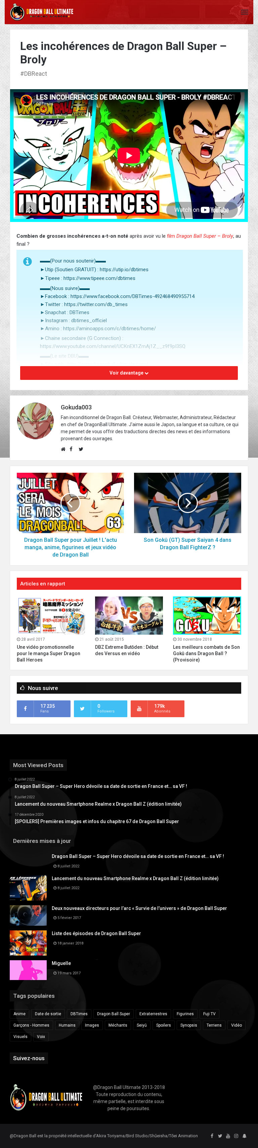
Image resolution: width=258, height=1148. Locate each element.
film (171, 236)
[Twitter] (220, 1136)
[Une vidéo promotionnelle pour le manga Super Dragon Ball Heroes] (51, 615)
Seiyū (142, 1025)
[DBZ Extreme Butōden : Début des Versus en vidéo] (129, 615)
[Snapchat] (244, 1136)
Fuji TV (209, 1014)
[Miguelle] (28, 970)
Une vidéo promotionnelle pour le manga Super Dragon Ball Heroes (48, 653)
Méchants (118, 1025)
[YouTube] (228, 1136)
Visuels (20, 1036)
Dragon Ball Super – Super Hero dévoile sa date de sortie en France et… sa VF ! (138, 856)
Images (92, 1025)
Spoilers (163, 1025)
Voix (41, 1036)
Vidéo (236, 1025)
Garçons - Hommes (31, 1025)
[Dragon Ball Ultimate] (42, 12)
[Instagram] (236, 1136)
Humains (67, 1025)
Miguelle (61, 963)
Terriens (214, 1025)
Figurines (185, 1014)
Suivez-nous (29, 1058)
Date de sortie (48, 1014)
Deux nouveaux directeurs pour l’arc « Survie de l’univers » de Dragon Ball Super (139, 908)
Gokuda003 (76, 407)
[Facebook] (212, 1136)
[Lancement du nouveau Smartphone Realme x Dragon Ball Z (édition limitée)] (28, 888)
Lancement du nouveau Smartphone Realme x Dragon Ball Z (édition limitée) (135, 878)
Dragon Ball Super (113, 1014)
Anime (19, 1014)
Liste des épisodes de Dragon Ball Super (96, 933)
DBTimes (79, 1014)
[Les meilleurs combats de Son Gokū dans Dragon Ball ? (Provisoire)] (207, 615)
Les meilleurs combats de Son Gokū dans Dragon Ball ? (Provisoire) (206, 653)
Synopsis (188, 1025)
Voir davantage (127, 373)
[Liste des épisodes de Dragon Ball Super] (28, 943)
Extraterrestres (153, 1014)
